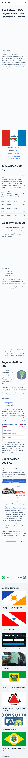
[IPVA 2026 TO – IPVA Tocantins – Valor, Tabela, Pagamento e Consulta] (14, 598)
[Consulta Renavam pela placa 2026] (14, 640)
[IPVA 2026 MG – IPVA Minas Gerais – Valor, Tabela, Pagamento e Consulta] (14, 699)
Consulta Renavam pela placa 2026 (11, 649)
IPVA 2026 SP (8, 272)
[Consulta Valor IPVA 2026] (14, 720)
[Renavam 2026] (14, 659)
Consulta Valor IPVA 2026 (9, 729)
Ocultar (16, 150)
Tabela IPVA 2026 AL (13, 153)
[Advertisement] (14, 35)
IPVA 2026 (6, 2)
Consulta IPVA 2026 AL (14, 158)
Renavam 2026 (6, 668)
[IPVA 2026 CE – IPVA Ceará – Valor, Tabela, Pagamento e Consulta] (14, 739)
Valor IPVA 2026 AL (13, 155)
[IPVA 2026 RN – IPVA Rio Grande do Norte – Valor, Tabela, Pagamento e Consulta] (14, 678)
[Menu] (25, 2)
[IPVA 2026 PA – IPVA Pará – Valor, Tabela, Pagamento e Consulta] (14, 619)
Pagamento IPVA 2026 (14, 156)
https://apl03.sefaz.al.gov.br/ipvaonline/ (15, 508)
